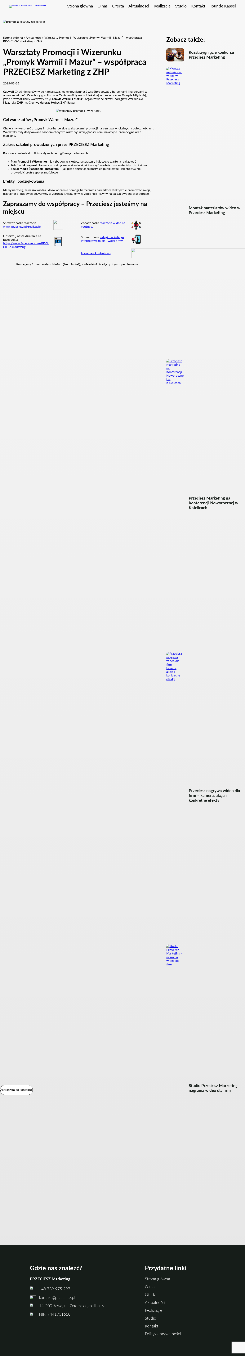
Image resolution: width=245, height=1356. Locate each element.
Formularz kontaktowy (96, 253)
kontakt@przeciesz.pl (57, 1298)
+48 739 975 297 (54, 1289)
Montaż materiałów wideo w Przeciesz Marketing (214, 210)
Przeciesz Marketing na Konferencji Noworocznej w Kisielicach (213, 503)
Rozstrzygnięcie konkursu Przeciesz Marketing (211, 55)
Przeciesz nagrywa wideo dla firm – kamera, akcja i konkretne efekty (214, 795)
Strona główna (13, 37)
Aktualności (34, 37)
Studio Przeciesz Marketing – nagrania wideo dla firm (215, 1088)
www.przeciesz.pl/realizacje (22, 226)
